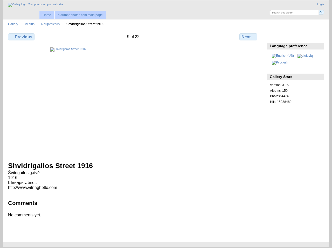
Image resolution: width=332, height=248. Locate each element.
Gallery (13, 24)
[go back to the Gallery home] (35, 5)
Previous (23, 37)
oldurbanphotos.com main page (80, 15)
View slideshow (295, 36)
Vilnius (29, 24)
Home (47, 15)
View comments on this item (283, 36)
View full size (272, 36)
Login (320, 4)
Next (246, 37)
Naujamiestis (50, 24)
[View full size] (133, 101)
